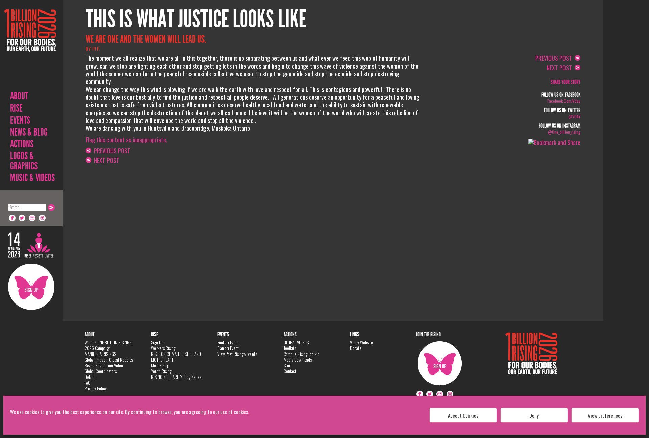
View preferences (605, 415)
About (19, 96)
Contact (290, 371)
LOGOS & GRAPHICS (24, 161)
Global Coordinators (101, 371)
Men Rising (160, 365)
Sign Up (31, 286)
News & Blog (29, 132)
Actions (21, 144)
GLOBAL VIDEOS (296, 342)
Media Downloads (298, 359)
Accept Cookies (463, 415)
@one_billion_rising (564, 132)
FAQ (87, 382)
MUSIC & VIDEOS (32, 178)
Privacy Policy (96, 388)
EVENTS (20, 120)
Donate (355, 348)
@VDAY (574, 116)
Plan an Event (228, 348)
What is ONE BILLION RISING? (108, 342)
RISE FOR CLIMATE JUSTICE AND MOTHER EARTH (176, 356)
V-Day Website (361, 342)
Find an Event (228, 342)
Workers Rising (163, 348)
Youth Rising (161, 371)
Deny (534, 415)
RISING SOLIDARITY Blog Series (176, 376)
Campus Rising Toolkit (301, 353)
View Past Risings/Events (237, 353)
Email (32, 218)
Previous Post (110, 150)
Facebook (12, 218)
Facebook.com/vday (563, 101)
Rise (16, 108)
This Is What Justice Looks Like (196, 19)
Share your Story (565, 82)
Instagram (42, 218)
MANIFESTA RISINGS (100, 353)
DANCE (90, 376)
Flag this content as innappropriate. (126, 139)
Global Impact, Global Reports (109, 359)
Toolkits (290, 348)
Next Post (105, 160)
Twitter (22, 218)
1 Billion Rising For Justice (30, 47)
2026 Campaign (98, 348)
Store (288, 365)
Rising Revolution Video (104, 365)
